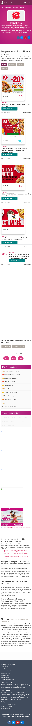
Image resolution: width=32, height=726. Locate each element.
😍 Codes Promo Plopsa (8, 396)
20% (6, 358)
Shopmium (5, 421)
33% (13, 358)
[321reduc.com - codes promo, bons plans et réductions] (7, 2)
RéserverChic (5, 417)
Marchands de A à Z (6, 671)
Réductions (4, 668)
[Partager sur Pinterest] (25, 38)
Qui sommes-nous (5, 673)
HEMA (25, 417)
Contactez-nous (5, 675)
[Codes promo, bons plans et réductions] (16, 28)
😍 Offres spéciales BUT (8, 382)
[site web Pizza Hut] (16, 16)
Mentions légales (5, 677)
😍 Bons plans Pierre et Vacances (11, 374)
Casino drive (13, 421)
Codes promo (4, 666)
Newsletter (4, 68)
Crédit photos (4, 702)
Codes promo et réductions (11, 7)
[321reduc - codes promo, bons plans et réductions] (22, 723)
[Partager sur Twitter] (22, 38)
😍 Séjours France (7, 403)
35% (21, 358)
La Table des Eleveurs (8, 425)
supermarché (6, 346)
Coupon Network (16, 417)
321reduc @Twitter (5, 708)
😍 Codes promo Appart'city (9, 378)
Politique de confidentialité (7, 679)
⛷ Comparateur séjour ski (9, 406)
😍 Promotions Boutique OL (9, 392)
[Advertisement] (16, 287)
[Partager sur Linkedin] (29, 38)
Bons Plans (20, 64)
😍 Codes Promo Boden (8, 389)
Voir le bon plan (9, 109)
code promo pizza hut (18, 346)
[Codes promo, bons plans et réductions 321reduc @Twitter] (14, 723)
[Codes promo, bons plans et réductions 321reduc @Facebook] (9, 723)
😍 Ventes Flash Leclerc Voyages (11, 371)
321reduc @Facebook (6, 706)
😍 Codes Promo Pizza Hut (9, 399)
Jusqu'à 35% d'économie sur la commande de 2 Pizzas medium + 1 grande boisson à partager (15, 551)
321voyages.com (7, 690)
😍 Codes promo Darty (8, 385)
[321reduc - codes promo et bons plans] (18, 723)
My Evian (22, 421)
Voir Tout (4, 64)
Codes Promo (12, 64)
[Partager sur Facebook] (18, 38)
